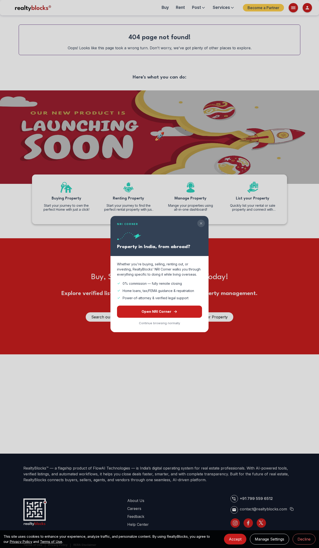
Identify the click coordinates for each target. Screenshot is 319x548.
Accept (235, 539)
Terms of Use (51, 541)
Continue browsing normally (159, 323)
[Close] (201, 223)
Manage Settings (269, 539)
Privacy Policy (21, 541)
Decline (304, 539)
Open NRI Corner (156, 311)
